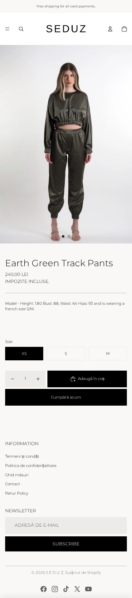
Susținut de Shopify (83, 572)
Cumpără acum (66, 397)
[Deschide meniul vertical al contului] (110, 29)
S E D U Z (54, 572)
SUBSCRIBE (66, 544)
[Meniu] (7, 29)
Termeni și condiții (22, 456)
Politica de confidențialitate (30, 465)
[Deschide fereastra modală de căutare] (21, 29)
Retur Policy (16, 493)
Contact (12, 483)
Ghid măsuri (17, 474)
